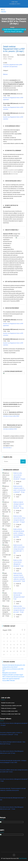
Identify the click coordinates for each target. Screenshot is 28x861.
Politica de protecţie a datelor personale (11, 705)
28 (7, 638)
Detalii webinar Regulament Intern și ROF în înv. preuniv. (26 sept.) (15, 30)
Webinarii (5, 74)
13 (14, 644)
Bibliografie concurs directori (9, 672)
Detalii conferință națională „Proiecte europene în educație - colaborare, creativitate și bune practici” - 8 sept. (19, 577)
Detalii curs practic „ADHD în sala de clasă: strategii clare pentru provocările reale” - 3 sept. (18, 548)
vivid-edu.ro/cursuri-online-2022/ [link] (11, 416)
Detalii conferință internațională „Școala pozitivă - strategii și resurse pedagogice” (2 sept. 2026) (19, 533)
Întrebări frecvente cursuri (7, 702)
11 (7, 644)
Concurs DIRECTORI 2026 (8, 680)
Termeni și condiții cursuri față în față (10, 714)
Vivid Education (23, 858)
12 (10, 644)
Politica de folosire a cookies (8, 708)
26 (10, 651)
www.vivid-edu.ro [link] (7, 447)
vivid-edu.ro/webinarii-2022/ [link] (10, 429)
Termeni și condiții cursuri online (9, 711)
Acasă (12, 27)
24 (4, 651)
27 (14, 651)
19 (10, 648)
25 (7, 651)
